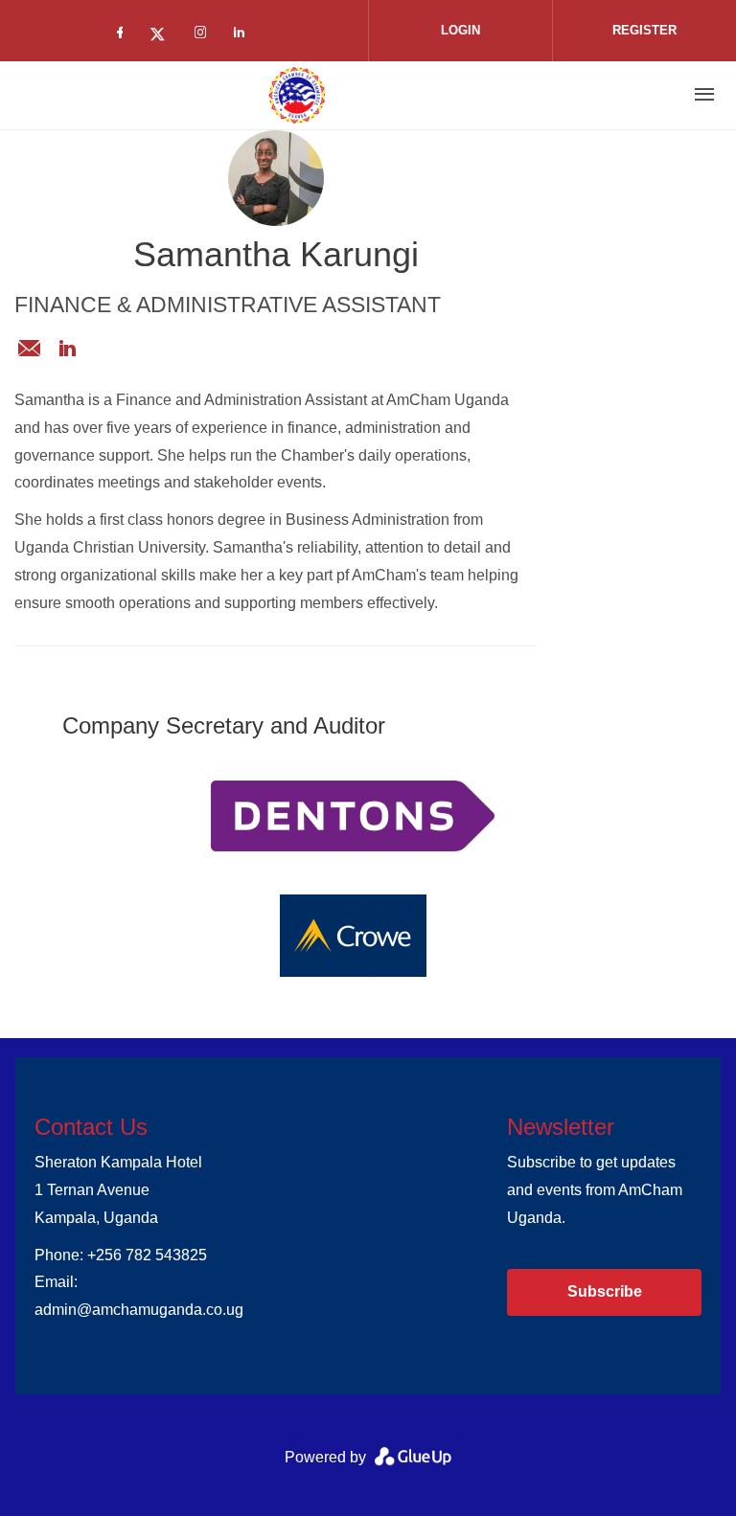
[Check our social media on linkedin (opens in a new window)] (244, 36)
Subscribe (604, 1291)
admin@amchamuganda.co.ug (28, 348)
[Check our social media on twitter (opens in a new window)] (164, 36)
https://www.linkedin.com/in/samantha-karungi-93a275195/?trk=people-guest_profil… (67, 348)
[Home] (297, 94)
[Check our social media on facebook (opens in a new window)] (123, 36)
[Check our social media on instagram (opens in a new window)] (204, 36)
